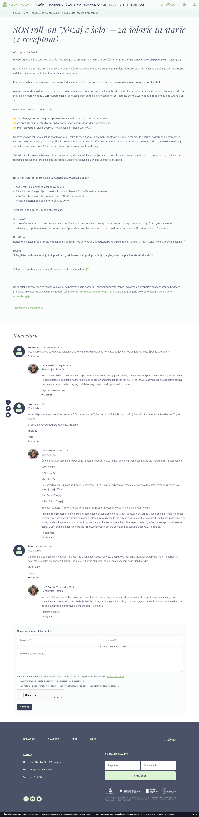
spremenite (161, 814)
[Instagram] (32, 798)
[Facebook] (26, 798)
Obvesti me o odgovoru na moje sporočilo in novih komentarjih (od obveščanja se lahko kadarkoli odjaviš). (70, 686)
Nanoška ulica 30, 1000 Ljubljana (46, 762)
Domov (16, 13)
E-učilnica (170, 739)
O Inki (124, 4)
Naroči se (140, 776)
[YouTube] (39, 798)
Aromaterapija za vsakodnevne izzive (93, 291)
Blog (112, 4)
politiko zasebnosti (115, 676)
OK (195, 814)
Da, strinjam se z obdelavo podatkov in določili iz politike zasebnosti (52, 681)
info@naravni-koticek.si (41, 769)
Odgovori (34, 356)
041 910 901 (36, 777)
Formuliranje (95, 4)
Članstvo (73, 4)
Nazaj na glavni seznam (29, 307)
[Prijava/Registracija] (194, 4)
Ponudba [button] (56, 4)
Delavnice (29, 739)
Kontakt (137, 4)
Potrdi (24, 707)
